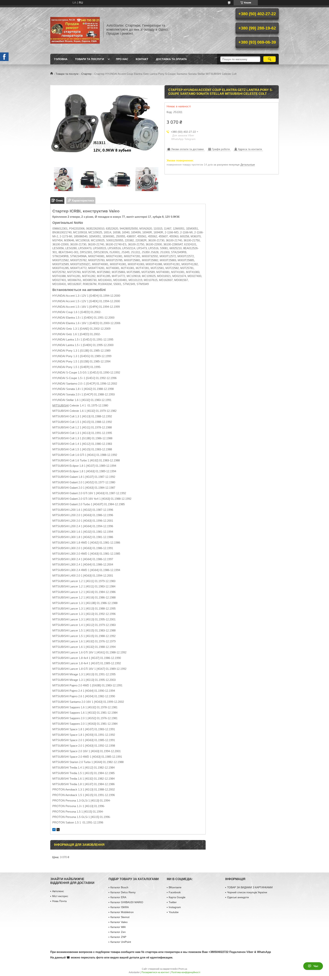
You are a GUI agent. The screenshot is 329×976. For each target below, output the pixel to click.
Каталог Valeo (119, 922)
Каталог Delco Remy (123, 892)
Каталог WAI (118, 927)
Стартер (86, 73)
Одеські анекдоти (238, 897)
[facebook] (54, 830)
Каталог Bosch (119, 887)
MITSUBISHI (60, 405)
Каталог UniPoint (120, 941)
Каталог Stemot (119, 917)
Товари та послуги (89, 59)
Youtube (174, 912)
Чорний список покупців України (247, 892)
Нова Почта (59, 901)
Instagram (175, 907)
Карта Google (177, 897)
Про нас (122, 59)
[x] (58, 830)
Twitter (173, 902)
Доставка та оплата (171, 59)
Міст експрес (60, 896)
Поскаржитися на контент (155, 972)
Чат (316, 966)
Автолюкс (58, 891)
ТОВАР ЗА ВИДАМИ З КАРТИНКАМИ (250, 887)
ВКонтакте (175, 887)
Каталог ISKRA (119, 907)
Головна (60, 59)
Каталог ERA (118, 897)
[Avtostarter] (75, 30)
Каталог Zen (118, 931)
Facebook (175, 892)
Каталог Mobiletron (122, 912)
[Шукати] (269, 59)
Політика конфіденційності (185, 972)
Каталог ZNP (118, 936)
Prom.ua (182, 969)
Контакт (142, 59)
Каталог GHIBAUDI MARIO (126, 902)
